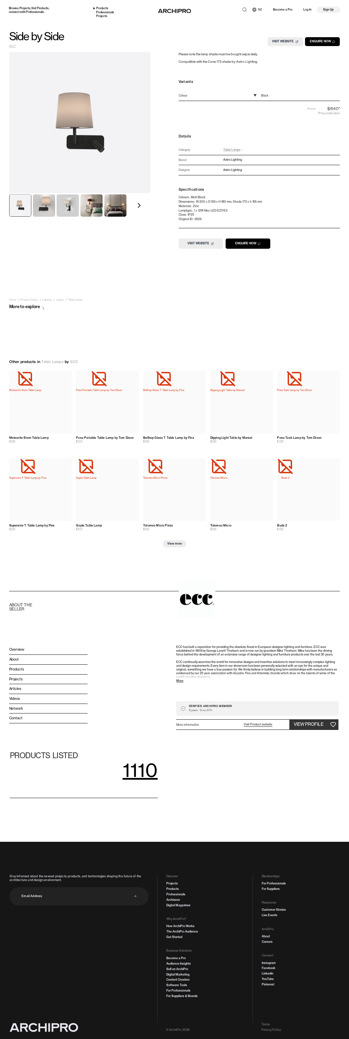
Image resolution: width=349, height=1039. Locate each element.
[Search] (244, 10)
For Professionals (178, 990)
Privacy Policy (271, 1029)
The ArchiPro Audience (182, 931)
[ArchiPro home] (174, 11)
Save (64, 376)
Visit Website (283, 41)
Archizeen (173, 899)
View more (174, 543)
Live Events (269, 915)
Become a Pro (282, 9)
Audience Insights (178, 963)
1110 (140, 770)
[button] (258, 724)
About (266, 936)
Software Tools (176, 985)
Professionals (35, 12)
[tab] (20, 205)
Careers (267, 941)
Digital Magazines (178, 905)
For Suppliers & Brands (182, 996)
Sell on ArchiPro (177, 969)
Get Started (174, 937)
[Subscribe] (135, 896)
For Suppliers (271, 889)
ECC (12, 47)
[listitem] (12, 300)
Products (43, 8)
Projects (24, 8)
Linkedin (267, 973)
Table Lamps (52, 362)
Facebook (268, 968)
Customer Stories (274, 909)
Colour (183, 95)
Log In (307, 9)
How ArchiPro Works (180, 926)
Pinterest (268, 984)
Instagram (269, 963)
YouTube (268, 979)
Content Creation (177, 979)
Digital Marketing (177, 974)
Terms (265, 1024)
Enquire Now (320, 41)
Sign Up (328, 9)
